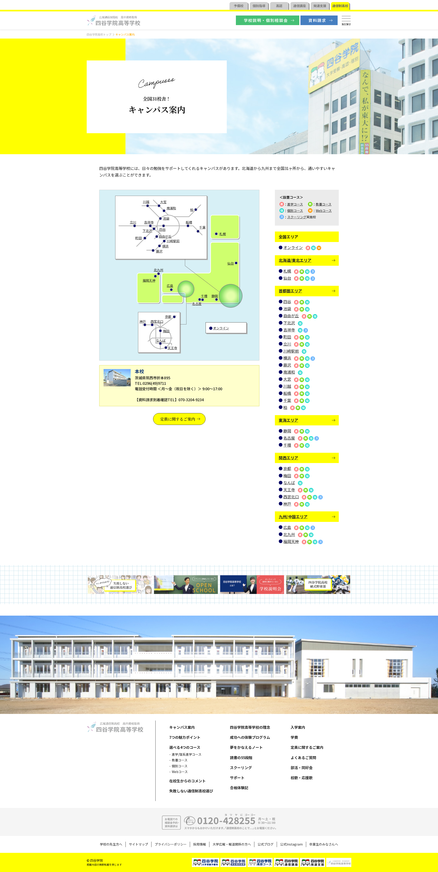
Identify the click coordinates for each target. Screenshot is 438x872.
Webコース (324, 210)
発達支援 (319, 5)
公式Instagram (291, 844)
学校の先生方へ (111, 844)
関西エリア (288, 458)
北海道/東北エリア (295, 260)
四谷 (162, 229)
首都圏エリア (290, 291)
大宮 (163, 201)
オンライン (221, 328)
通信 (299, 5)
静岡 (214, 295)
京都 (168, 316)
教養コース (323, 204)
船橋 (189, 222)
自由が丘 (165, 236)
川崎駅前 (173, 240)
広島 (170, 285)
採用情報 (199, 844)
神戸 (142, 321)
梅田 (166, 331)
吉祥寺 (149, 222)
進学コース (295, 204)
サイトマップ (138, 844)
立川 (133, 222)
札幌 (222, 233)
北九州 (158, 269)
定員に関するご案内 (177, 419)
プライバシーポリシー (171, 844)
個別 (259, 5)
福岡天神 (149, 280)
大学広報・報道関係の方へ (232, 844)
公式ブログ (266, 844)
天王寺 (172, 347)
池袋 (166, 218)
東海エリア (288, 420)
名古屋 (197, 303)
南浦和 (171, 208)
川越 (146, 201)
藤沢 (159, 251)
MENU (346, 24)
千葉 (202, 227)
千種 (204, 295)
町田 (138, 237)
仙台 (230, 263)
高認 (279, 5)
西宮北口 (157, 321)
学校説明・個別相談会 (266, 20)
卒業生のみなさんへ (323, 844)
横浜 (165, 246)
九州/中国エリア (293, 516)
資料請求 (317, 20)
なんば (161, 340)
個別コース (295, 210)
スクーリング (296, 217)
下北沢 (147, 230)
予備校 (238, 5)
